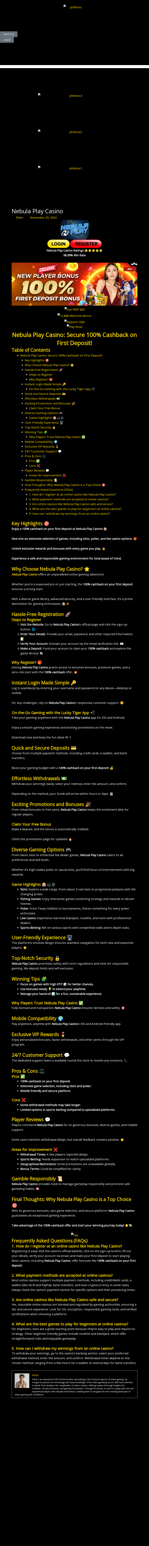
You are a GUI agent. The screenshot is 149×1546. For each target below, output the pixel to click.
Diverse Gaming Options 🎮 (44, 413)
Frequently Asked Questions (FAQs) (49, 490)
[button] (74, 58)
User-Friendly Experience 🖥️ (44, 422)
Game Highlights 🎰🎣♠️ (46, 418)
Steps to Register (41, 375)
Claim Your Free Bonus (44, 408)
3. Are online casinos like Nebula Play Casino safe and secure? (71, 504)
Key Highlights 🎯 (37, 360)
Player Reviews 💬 (37, 470)
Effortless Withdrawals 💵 (42, 399)
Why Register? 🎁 (41, 379)
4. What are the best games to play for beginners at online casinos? (75, 509)
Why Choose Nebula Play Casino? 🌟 (49, 365)
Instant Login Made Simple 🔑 (45, 384)
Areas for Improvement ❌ (47, 475)
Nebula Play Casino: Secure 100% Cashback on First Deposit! (61, 355)
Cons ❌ (34, 466)
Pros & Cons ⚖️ (35, 456)
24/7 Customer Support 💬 (43, 451)
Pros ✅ (34, 461)
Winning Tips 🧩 (36, 432)
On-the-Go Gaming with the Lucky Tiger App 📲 (62, 389)
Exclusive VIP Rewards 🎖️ (42, 446)
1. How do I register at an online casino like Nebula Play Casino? (72, 494)
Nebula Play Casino (24, 574)
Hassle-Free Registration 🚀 (44, 370)
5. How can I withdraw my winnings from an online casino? (69, 514)
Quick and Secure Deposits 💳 (45, 394)
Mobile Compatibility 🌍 (41, 442)
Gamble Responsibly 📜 (41, 480)
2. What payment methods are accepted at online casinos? (69, 499)
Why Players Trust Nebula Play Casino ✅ (57, 437)
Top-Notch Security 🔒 (40, 427)
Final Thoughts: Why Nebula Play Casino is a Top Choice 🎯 (65, 485)
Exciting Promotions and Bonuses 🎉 (50, 403)
